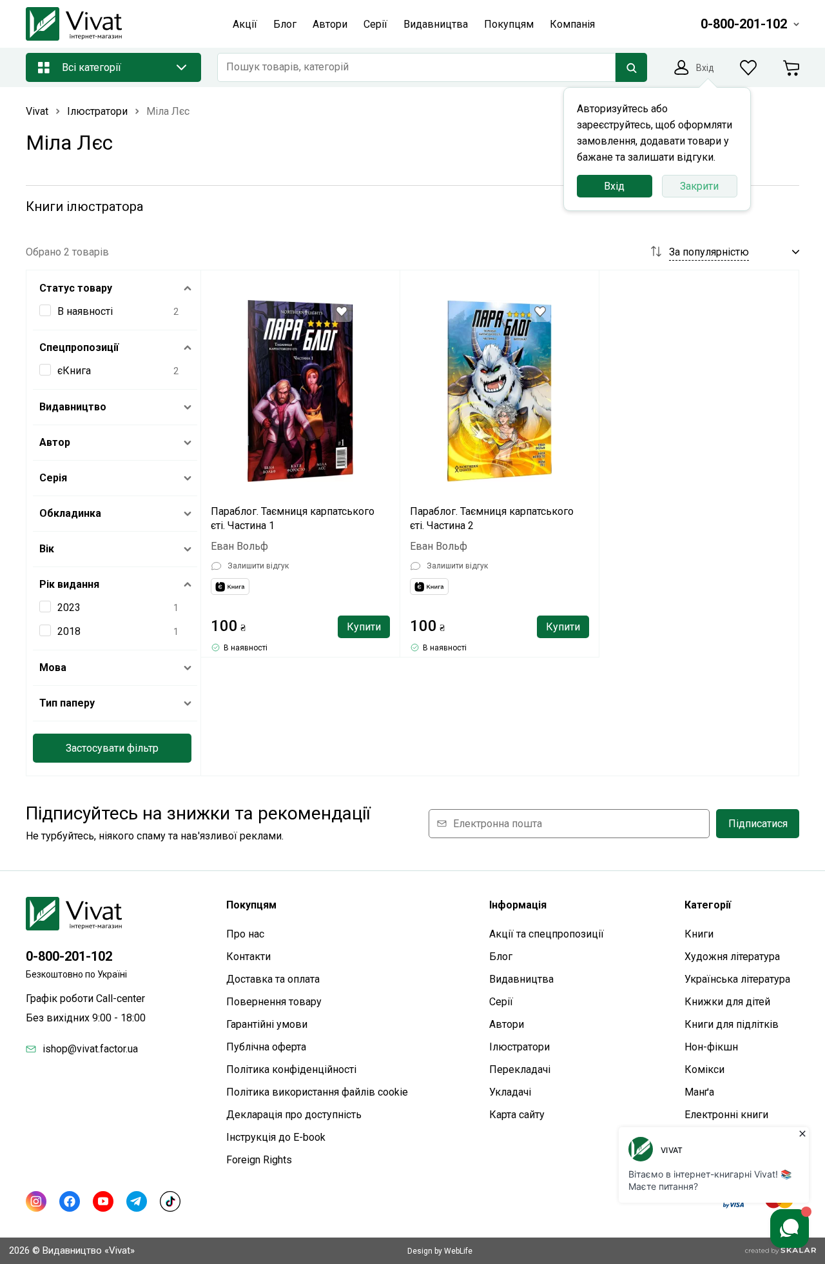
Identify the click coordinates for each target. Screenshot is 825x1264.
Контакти (248, 956)
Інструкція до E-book (275, 1137)
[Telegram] (136, 1201)
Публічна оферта (266, 1047)
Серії (501, 1002)
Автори (506, 1024)
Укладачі (510, 1092)
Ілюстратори (519, 1047)
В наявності (85, 311)
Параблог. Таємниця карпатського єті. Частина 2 (492, 518)
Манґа (699, 1092)
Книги (698, 934)
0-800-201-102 (69, 956)
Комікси (704, 1069)
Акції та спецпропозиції (546, 934)
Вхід (614, 186)
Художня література (732, 956)
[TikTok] (170, 1201)
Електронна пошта (497, 824)
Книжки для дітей (727, 1002)
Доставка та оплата (273, 979)
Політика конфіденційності (291, 1069)
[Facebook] (69, 1201)
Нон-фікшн (711, 1047)
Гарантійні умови (266, 1024)
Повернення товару (274, 1002)
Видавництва (521, 979)
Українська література (737, 979)
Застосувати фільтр (112, 748)
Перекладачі (519, 1069)
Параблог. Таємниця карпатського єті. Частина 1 (292, 518)
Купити (364, 627)
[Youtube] (103, 1201)
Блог (500, 956)
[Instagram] (36, 1201)
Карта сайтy (517, 1115)
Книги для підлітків (731, 1024)
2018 (69, 631)
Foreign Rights (259, 1160)
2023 (69, 607)
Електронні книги (726, 1115)
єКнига (74, 371)
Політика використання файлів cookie (317, 1092)
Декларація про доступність (294, 1115)
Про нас (245, 934)
